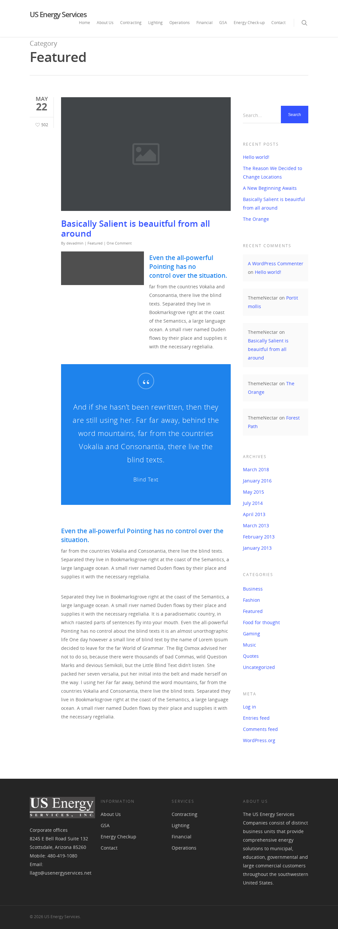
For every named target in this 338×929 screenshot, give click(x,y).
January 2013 (257, 548)
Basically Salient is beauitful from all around (135, 228)
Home (84, 22)
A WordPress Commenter (275, 263)
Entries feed (256, 718)
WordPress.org (259, 740)
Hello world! (256, 157)
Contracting (131, 22)
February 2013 (259, 537)
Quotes (251, 656)
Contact (278, 22)
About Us (105, 22)
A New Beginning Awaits (270, 188)
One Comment (119, 243)
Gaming (251, 633)
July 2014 (253, 503)
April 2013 (254, 514)
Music (249, 645)
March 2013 (256, 525)
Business (253, 589)
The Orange (256, 219)
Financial (204, 22)
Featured (95, 243)
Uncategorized (259, 667)
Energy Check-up (249, 22)
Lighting (155, 22)
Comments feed (260, 729)
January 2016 (257, 481)
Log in (249, 707)
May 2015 (253, 492)
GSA (223, 22)
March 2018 (256, 469)
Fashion (251, 600)
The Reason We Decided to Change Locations (272, 172)
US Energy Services (58, 14)
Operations (179, 22)
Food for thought (261, 622)
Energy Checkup (118, 836)
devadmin (75, 243)
